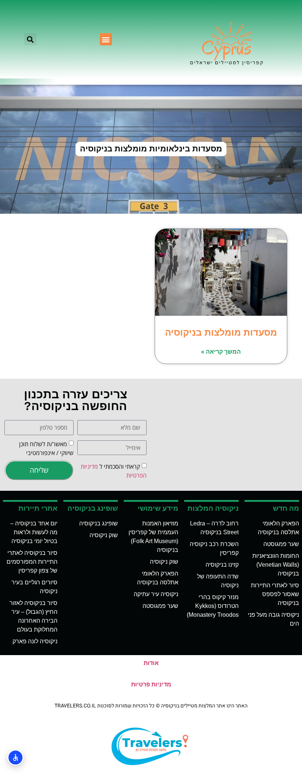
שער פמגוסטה (281, 544)
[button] (106, 39)
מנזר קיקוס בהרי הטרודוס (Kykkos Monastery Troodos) (213, 606)
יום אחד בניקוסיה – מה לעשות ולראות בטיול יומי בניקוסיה (33, 532)
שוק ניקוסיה (164, 562)
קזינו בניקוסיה (222, 565)
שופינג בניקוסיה (98, 523)
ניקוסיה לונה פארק (35, 641)
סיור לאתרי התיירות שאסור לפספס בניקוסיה (275, 594)
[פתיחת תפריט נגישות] (15, 757)
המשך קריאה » (221, 352)
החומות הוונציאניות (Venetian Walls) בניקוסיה (275, 565)
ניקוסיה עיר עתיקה (156, 594)
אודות (151, 663)
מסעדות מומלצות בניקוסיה (221, 332)
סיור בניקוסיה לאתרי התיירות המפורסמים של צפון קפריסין (32, 562)
